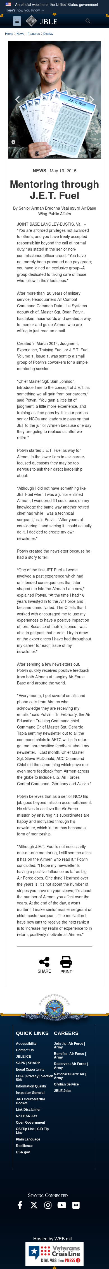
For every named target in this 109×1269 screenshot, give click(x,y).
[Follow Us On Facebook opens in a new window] (20, 1206)
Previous (17, 99)
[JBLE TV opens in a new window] (62, 1206)
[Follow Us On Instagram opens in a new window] (48, 1206)
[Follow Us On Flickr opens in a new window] (76, 1206)
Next (91, 99)
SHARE (44, 970)
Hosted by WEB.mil (52, 1238)
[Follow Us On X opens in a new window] (34, 1206)
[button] (26, 10)
